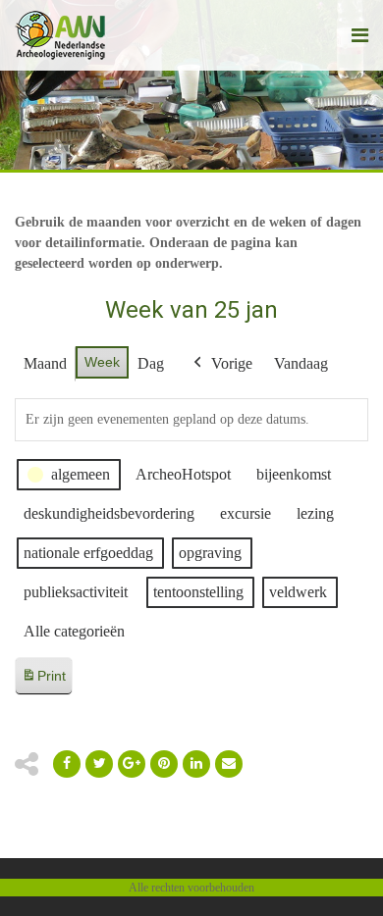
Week (102, 362)
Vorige (231, 363)
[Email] (196, 764)
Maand (45, 363)
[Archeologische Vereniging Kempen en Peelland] (60, 35)
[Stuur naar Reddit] (164, 764)
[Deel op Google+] (131, 764)
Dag (150, 363)
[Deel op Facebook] (67, 764)
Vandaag (301, 363)
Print (43, 681)
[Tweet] (99, 764)
